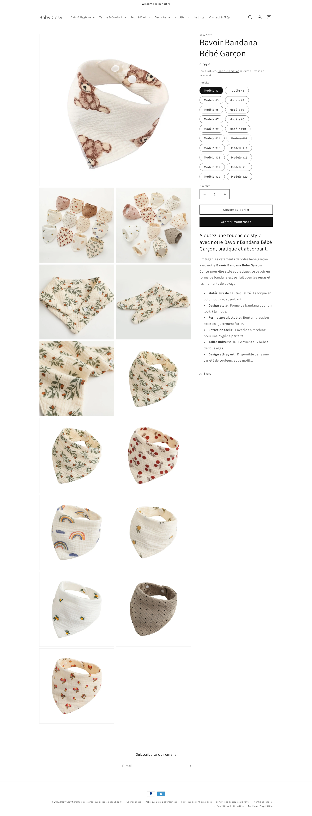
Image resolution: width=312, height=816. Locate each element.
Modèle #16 (239, 157)
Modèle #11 (212, 138)
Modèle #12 (241, 139)
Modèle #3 (211, 100)
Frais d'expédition (228, 70)
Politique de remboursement (161, 801)
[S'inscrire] (189, 766)
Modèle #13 (212, 148)
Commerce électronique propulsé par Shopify (97, 801)
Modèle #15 (212, 157)
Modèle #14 (239, 148)
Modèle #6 (237, 110)
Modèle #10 (238, 129)
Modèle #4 (237, 100)
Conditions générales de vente (233, 801)
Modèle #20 (239, 176)
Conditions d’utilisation (230, 806)
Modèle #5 (211, 110)
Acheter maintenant (236, 222)
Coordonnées (133, 801)
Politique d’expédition (260, 806)
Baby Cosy (66, 801)
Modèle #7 (211, 119)
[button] (82, 17)
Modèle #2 (236, 90)
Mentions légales (263, 801)
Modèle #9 (211, 129)
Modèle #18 (239, 167)
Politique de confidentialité (196, 801)
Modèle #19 (212, 176)
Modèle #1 (211, 90)
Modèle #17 (212, 167)
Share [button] (208, 373)
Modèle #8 (237, 119)
